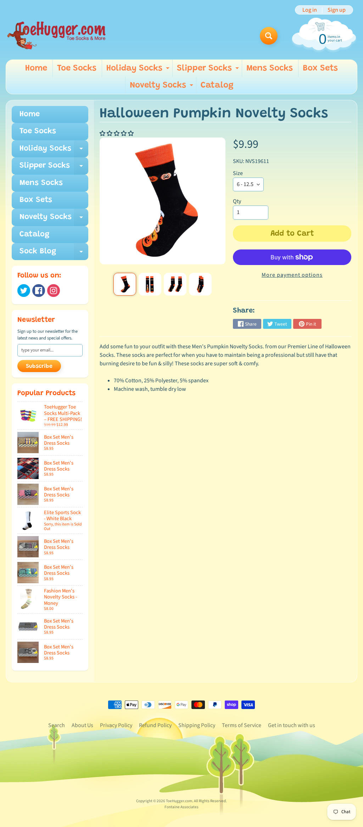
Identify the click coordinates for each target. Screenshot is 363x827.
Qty (237, 201)
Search (56, 725)
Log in (309, 10)
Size (238, 173)
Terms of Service (241, 725)
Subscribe (39, 366)
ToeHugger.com (179, 801)
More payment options (292, 275)
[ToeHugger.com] (56, 35)
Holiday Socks (138, 70)
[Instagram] (53, 290)
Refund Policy (155, 725)
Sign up (337, 10)
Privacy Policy (116, 725)
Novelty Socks (162, 87)
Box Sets (320, 68)
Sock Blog (53, 254)
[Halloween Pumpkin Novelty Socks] (124, 284)
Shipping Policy (196, 725)
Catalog (217, 85)
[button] (117, 133)
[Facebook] (38, 290)
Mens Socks (269, 68)
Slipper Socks (209, 70)
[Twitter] (23, 290)
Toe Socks (76, 68)
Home (36, 68)
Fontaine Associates (181, 807)
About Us (82, 725)
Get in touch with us (291, 725)
